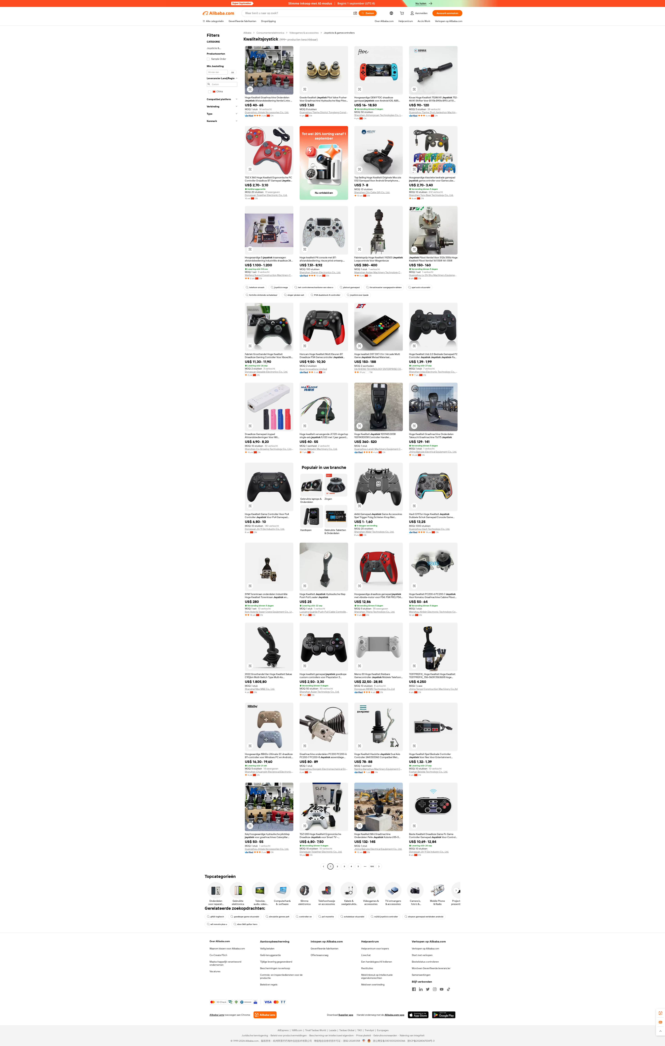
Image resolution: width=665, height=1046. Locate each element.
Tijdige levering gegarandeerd (276, 961)
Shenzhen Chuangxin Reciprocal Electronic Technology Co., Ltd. (269, 771)
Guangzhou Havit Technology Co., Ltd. (429, 529)
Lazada (332, 1030)
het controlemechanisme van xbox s (315, 287)
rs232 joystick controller (386, 916)
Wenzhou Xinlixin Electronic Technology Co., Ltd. (433, 611)
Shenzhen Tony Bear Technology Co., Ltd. (431, 195)
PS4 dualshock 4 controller (327, 295)
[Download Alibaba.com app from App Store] (418, 1014)
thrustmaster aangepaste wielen (386, 287)
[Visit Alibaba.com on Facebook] (414, 989)
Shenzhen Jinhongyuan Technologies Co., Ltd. (378, 115)
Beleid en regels (268, 984)
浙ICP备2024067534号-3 (421, 1040)
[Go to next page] (379, 866)
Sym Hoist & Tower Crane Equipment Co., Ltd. (269, 611)
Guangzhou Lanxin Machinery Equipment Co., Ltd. (378, 449)
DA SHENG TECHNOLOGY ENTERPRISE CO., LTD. (378, 369)
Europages (383, 1030)
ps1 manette (328, 916)
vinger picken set (295, 295)
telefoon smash (256, 287)
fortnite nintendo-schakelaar (263, 295)
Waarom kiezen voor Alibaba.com (227, 948)
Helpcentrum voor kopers (375, 948)
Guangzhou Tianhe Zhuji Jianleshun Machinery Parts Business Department (433, 112)
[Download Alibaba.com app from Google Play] (443, 1014)
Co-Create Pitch (218, 955)
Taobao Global (346, 1030)
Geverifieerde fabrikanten (324, 948)
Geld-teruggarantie (270, 955)
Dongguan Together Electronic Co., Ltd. (266, 195)
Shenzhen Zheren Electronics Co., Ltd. (320, 272)
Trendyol (369, 1030)
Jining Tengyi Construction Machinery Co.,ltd (433, 689)
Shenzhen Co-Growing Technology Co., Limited (269, 449)
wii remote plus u (218, 924)
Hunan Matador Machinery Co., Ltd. (318, 449)
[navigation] (222, 450)
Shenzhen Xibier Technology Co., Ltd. (374, 531)
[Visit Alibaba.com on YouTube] (442, 989)
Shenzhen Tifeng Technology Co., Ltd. (374, 611)
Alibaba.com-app (394, 1014)
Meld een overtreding (372, 984)
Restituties (367, 968)
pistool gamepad (351, 287)
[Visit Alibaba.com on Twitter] (428, 989)
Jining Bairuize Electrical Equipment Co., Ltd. (433, 451)
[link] (660, 1013)
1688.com (297, 1030)
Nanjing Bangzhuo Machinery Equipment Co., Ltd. (378, 769)
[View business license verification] (363, 1041)
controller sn (305, 916)
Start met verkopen (422, 955)
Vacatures (215, 971)
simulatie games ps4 (279, 916)
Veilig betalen (267, 948)
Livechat (366, 955)
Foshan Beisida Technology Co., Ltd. (428, 771)
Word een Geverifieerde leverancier (431, 968)
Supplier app (345, 1014)
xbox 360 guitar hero (247, 924)
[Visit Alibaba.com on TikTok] (448, 989)
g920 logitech (217, 916)
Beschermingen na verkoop (275, 968)
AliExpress (283, 1030)
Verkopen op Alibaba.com (425, 948)
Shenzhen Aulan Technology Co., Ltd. (319, 691)
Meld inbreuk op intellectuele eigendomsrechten (377, 976)
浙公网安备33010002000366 (389, 1040)
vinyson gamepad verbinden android (425, 916)
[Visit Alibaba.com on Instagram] (435, 989)
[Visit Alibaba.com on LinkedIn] (421, 989)
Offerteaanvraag (319, 955)
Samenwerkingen (421, 974)
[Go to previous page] (323, 866)
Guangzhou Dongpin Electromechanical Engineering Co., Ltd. (324, 769)
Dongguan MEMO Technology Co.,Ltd (374, 689)
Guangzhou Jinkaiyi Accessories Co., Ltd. (267, 112)
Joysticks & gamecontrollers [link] (339, 32)
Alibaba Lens (217, 1014)
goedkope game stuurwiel (246, 916)
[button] (355, 13)
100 (372, 866)
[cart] (402, 13)
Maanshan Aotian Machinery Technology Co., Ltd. (378, 272)
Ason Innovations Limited (313, 369)
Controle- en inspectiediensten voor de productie (281, 976)
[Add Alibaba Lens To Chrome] (265, 1014)
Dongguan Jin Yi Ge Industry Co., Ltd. (265, 529)
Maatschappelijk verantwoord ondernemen (225, 963)
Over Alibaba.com (220, 941)
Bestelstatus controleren (425, 961)
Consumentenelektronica (270, 32)
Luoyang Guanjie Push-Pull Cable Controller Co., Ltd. (324, 611)
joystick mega (281, 287)
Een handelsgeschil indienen (376, 961)
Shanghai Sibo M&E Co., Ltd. (260, 689)
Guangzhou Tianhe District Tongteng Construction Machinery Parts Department (324, 112)
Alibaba (247, 32)
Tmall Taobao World (315, 1030)
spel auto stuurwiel (421, 287)
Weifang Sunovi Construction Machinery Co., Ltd (269, 275)
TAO (359, 1030)
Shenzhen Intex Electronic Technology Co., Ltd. (433, 371)
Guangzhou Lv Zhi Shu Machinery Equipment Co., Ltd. (433, 275)
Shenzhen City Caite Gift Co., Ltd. (372, 192)
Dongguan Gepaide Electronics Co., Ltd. (266, 371)
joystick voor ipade (359, 295)
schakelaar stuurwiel (354, 916)
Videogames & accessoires (304, 32)
